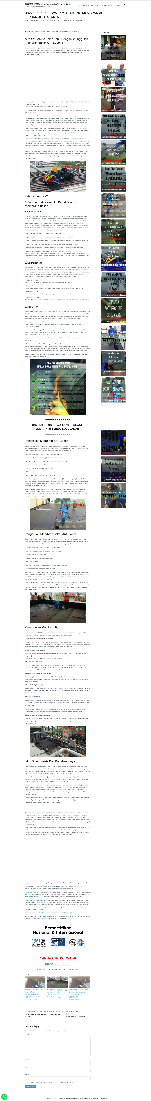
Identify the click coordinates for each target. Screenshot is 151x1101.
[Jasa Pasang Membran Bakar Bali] (113, 99)
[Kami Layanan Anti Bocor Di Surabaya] (113, 258)
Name (27, 1059)
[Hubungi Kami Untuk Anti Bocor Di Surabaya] (113, 152)
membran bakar (41, 912)
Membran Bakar (29, 632)
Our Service (94, 5)
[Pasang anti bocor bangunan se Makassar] (113, 337)
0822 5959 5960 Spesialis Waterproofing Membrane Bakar (47, 4)
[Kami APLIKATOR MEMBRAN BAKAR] (113, 231)
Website (27, 1074)
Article (110, 5)
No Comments (29, 31)
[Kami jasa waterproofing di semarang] (113, 310)
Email (27, 1067)
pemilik (30, 812)
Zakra (96, 1098)
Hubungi (44, 918)
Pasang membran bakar (32, 900)
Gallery (104, 5)
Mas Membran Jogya (60, 31)
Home (78, 5)
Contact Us (118, 5)
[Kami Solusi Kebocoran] (113, 205)
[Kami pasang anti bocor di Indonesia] (113, 442)
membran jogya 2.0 (45, 31)
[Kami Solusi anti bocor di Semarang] (113, 389)
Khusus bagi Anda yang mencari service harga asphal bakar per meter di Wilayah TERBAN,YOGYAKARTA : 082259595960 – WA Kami (34, 992)
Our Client (86, 5)
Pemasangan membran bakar (33, 892)
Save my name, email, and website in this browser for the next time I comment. (50, 1082)
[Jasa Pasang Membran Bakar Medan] (113, 126)
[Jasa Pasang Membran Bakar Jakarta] (113, 179)
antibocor (74, 916)
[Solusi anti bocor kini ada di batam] (113, 363)
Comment (28, 1034)
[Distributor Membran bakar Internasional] (113, 47)
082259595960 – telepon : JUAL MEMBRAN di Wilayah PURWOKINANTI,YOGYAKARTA (74, 1014)
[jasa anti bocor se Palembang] (113, 469)
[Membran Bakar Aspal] (113, 73)
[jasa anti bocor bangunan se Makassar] (113, 495)
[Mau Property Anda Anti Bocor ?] (113, 416)
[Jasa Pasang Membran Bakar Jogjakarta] (113, 284)
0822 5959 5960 (57, 964)
